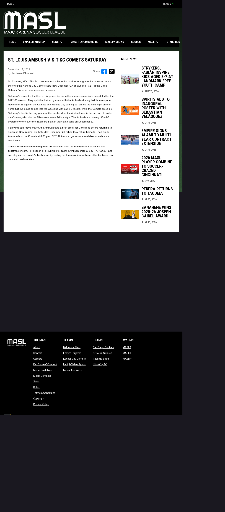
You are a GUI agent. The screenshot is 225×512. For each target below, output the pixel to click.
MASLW (127, 358)
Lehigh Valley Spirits (74, 364)
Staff (36, 381)
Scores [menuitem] (136, 42)
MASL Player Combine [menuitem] (84, 42)
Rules (36, 387)
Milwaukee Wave (72, 370)
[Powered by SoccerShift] (7, 417)
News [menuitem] (57, 42)
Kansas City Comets (74, 358)
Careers (37, 358)
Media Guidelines (42, 370)
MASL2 (127, 347)
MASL (10, 4)
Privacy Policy (41, 404)
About (36, 347)
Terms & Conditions (44, 392)
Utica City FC (100, 364)
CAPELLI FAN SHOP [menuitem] (35, 42)
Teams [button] (169, 4)
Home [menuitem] (12, 42)
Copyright (38, 398)
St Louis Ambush (102, 353)
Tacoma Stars (101, 358)
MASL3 (127, 353)
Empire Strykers (72, 353)
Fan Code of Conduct (45, 364)
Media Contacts (42, 375)
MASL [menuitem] (153, 42)
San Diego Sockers (103, 347)
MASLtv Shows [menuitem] (114, 42)
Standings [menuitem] (173, 42)
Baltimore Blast (72, 347)
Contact (37, 353)
